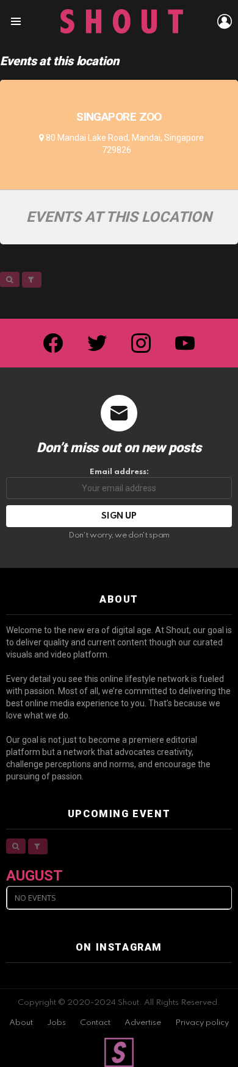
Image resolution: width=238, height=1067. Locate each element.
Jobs (56, 1023)
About (21, 1023)
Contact (95, 1023)
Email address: (119, 472)
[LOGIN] (224, 21)
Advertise (142, 1023)
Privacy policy (202, 1023)
